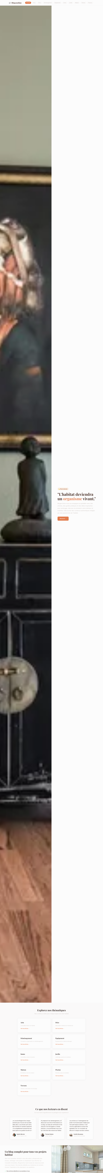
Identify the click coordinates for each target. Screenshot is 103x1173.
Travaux (90, 2)
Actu (34, 2)
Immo (64, 2)
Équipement (57, 2)
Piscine (83, 2)
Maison (77, 2)
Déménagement (48, 2)
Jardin (70, 2)
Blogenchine (15, 3)
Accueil (28, 2)
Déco (39, 2)
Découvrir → (63, 518)
